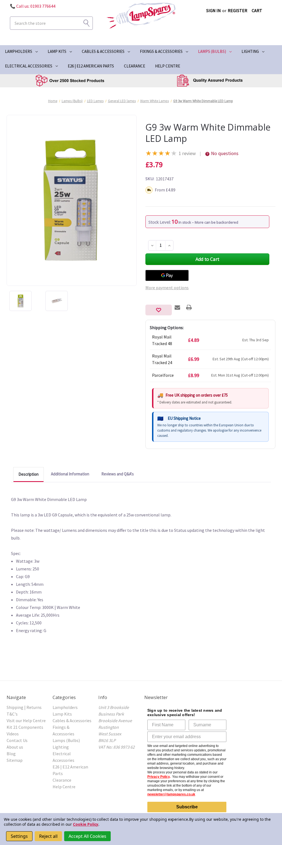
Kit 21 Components (25, 727)
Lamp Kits (57, 51)
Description (28, 474)
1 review (187, 153)
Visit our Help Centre (26, 720)
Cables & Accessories (103, 51)
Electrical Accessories (28, 66)
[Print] (189, 307)
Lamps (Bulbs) (212, 51)
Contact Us (17, 740)
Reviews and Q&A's (117, 473)
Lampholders (18, 51)
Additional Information (70, 473)
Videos (13, 733)
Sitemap (15, 760)
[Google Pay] (167, 275)
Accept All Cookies (87, 836)
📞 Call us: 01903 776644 (32, 6)
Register (237, 10)
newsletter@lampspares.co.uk (171, 794)
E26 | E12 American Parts (91, 66)
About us (15, 747)
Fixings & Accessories (161, 51)
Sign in (213, 10)
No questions (224, 153)
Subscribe (187, 807)
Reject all (48, 836)
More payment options (167, 287)
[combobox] (51, 23)
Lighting (250, 51)
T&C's (12, 714)
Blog (11, 753)
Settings (19, 836)
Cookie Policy (85, 824)
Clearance (134, 66)
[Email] (177, 307)
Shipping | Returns (24, 707)
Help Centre (167, 66)
